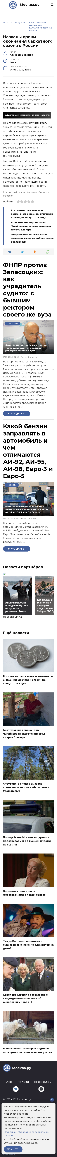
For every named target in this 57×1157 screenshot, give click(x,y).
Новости (11, 485)
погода (32, 192)
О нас (9, 1081)
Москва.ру (30, 4)
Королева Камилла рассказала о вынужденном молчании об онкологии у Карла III (25, 998)
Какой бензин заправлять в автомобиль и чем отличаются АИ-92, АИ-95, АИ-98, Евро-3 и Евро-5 (28, 451)
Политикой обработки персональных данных (26, 1133)
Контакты (23, 1081)
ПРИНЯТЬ (13, 1149)
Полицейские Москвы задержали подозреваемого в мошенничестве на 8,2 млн (27, 841)
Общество (12, 323)
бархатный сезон (15, 192)
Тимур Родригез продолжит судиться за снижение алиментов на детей (28, 945)
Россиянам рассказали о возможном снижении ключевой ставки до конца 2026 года (32, 214)
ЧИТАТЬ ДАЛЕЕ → (17, 413)
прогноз (45, 192)
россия (9, 195)
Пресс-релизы (42, 1081)
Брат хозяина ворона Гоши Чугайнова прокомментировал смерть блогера (31, 226)
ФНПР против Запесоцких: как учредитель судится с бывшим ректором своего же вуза (27, 289)
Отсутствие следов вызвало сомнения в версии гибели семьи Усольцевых (32, 238)
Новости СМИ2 (12, 616)
